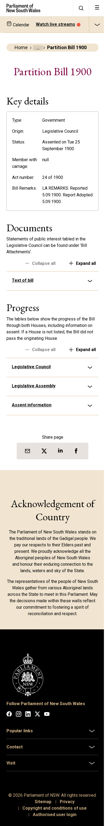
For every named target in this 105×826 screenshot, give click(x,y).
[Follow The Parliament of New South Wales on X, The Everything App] (37, 727)
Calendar (20, 24)
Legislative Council (31, 381)
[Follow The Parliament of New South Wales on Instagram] (18, 727)
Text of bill (22, 295)
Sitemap (41, 820)
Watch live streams (55, 24)
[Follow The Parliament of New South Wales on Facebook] (9, 727)
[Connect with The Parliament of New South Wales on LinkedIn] (28, 727)
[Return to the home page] (36, 8)
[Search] (81, 8)
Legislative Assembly (33, 400)
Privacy (65, 820)
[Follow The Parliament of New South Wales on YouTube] (47, 727)
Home (21, 47)
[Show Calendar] (97, 24)
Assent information (31, 419)
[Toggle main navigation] (97, 8)
